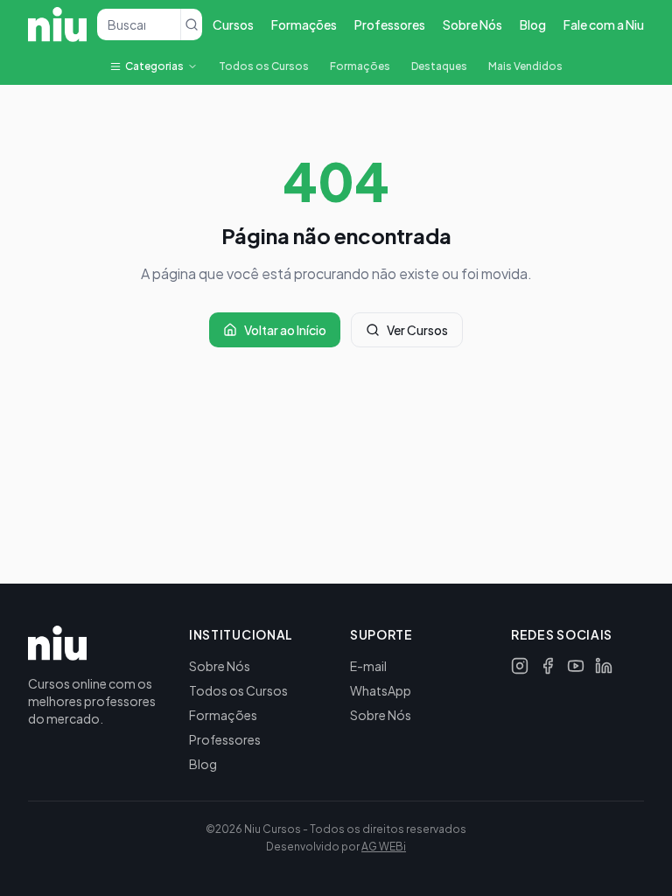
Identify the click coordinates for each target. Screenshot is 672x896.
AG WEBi (383, 846)
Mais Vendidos (525, 66)
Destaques (439, 66)
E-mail (368, 666)
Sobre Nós (472, 24)
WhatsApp (380, 690)
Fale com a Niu (604, 24)
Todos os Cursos (264, 66)
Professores (389, 24)
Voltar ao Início (285, 330)
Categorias (154, 66)
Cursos (233, 24)
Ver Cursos (417, 330)
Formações (304, 24)
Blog (533, 24)
